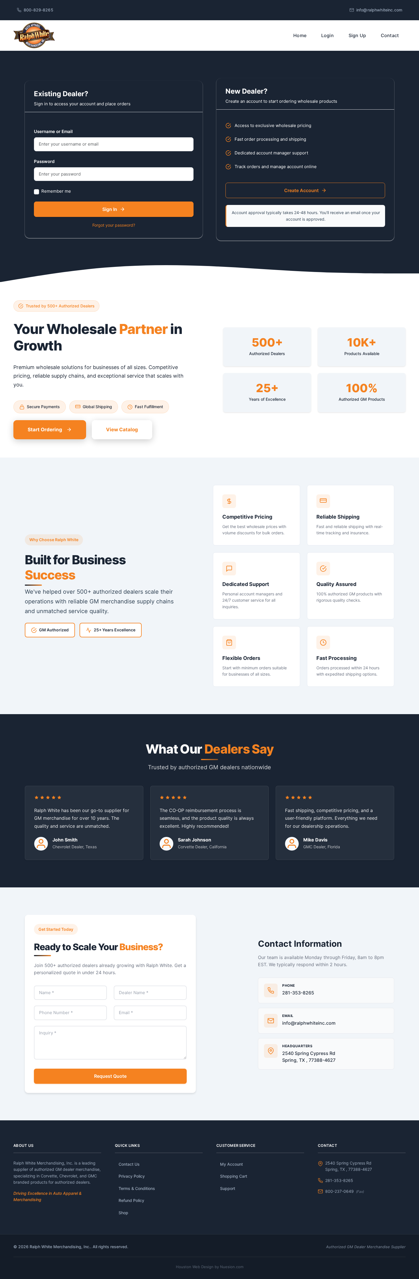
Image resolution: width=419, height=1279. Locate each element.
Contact (390, 35)
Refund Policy (131, 1200)
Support (227, 1188)
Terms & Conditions (137, 1188)
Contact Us (129, 1164)
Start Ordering (45, 429)
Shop (123, 1212)
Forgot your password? (113, 225)
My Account (231, 1164)
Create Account (301, 190)
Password (44, 161)
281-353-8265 (339, 1180)
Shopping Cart (233, 1176)
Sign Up (357, 35)
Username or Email (53, 131)
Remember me (56, 191)
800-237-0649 (344, 1191)
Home (299, 35)
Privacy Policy (132, 1176)
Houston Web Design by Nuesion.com (209, 1266)
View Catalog (122, 429)
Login (327, 35)
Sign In (109, 209)
